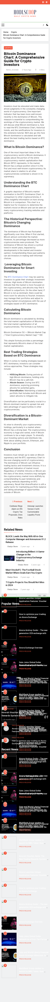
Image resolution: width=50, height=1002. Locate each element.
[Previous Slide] (43, 2)
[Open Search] (43, 25)
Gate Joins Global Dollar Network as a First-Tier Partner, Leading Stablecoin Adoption (33, 682)
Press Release (25, 605)
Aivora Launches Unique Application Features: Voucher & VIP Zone (33, 601)
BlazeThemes (24, 830)
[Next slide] (47, 2)
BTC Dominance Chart (18, 277)
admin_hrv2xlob (12, 70)
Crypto (8, 48)
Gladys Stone (12, 546)
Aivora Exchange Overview (30, 648)
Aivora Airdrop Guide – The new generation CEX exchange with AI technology (33, 633)
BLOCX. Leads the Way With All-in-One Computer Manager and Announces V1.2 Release (26, 539)
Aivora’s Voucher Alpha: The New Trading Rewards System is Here (33, 731)
